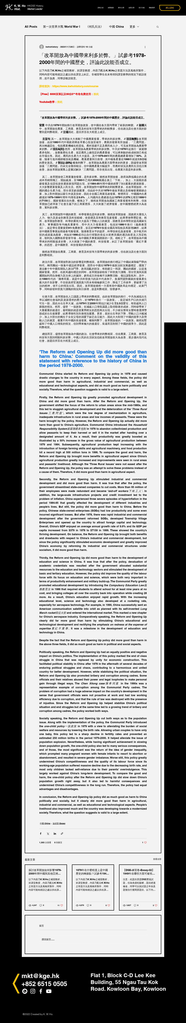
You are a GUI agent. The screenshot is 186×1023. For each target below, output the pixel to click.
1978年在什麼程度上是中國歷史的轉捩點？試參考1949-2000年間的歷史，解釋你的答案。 (92, 872)
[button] (157, 26)
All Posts (31, 26)
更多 (132, 26)
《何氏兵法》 (94, 26)
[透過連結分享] (62, 833)
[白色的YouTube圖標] (48, 991)
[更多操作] (145, 47)
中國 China (116, 26)
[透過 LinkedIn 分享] (54, 833)
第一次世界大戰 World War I (61, 26)
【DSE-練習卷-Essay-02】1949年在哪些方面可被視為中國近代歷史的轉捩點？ (139, 872)
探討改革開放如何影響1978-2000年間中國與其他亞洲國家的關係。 (45, 872)
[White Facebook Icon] (40, 991)
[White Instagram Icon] (32, 991)
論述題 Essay (59, 823)
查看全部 (157, 859)
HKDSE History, (35, 5)
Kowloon (154, 988)
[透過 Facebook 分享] (40, 833)
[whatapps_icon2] (25, 991)
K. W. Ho (20, 7)
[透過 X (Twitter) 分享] (47, 833)
